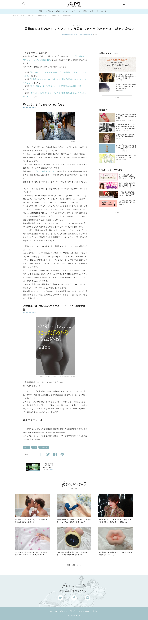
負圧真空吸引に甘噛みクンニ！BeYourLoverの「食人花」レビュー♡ (115, 554)
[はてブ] (55, 454)
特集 (85, 11)
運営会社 (95, 611)
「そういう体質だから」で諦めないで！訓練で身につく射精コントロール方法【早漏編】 (126, 126)
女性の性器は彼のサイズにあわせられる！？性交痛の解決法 (126, 135)
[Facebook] (40, 454)
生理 (34, 447)
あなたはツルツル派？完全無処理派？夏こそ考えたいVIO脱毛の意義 (126, 116)
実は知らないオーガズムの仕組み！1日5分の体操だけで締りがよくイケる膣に (126, 86)
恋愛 (41, 11)
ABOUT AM (53, 611)
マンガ (65, 11)
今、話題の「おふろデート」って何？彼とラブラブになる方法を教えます (32, 521)
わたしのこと (75, 11)
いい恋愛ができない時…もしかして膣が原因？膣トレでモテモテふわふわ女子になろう (32, 554)
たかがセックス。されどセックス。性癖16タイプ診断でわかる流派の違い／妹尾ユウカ (115, 521)
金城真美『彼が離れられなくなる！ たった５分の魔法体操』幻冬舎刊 (57, 376)
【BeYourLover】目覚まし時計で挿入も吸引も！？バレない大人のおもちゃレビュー (73, 554)
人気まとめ (93, 11)
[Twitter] (48, 454)
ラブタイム (49, 11)
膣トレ (27, 447)
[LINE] (62, 454)
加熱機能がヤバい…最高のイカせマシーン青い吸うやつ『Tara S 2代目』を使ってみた (74, 521)
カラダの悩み (31, 15)
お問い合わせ (63, 611)
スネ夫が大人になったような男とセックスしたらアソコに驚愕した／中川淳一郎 (126, 147)
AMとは (104, 11)
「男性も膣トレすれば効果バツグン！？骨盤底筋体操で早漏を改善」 (56, 86)
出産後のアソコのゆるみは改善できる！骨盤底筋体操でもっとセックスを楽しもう (126, 76)
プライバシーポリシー (84, 611)
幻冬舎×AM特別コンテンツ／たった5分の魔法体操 (77, 34)
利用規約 (72, 611)
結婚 (58, 11)
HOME (14, 15)
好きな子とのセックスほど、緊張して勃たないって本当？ (126, 156)
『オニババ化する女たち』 (45, 171)
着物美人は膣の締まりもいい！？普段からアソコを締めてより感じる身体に (56, 15)
